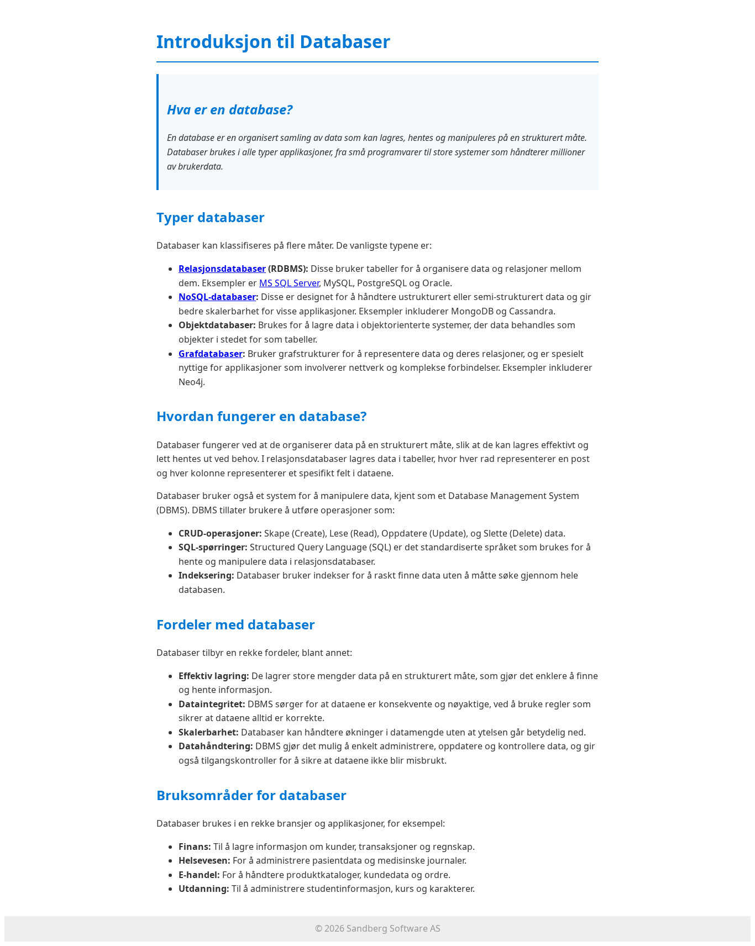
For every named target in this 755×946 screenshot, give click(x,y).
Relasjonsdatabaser (222, 268)
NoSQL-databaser (217, 297)
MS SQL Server (289, 283)
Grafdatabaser (211, 354)
